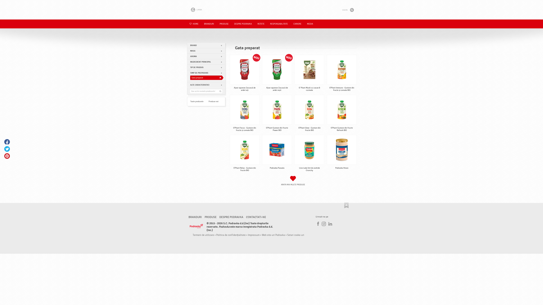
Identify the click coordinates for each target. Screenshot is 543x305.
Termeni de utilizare (203, 235)
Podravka (271, 9)
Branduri (209, 24)
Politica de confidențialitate (231, 235)
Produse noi (213, 101)
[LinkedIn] (330, 223)
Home (195, 24)
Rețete (261, 24)
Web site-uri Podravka (273, 235)
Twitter (7, 149)
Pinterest (7, 156)
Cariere (297, 24)
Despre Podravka (243, 24)
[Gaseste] (352, 10)
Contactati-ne (256, 217)
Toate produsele (196, 101)
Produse (224, 24)
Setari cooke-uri (295, 235)
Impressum (254, 235)
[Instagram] (324, 223)
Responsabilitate (279, 24)
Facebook (7, 142)
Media (310, 24)
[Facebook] (318, 223)
